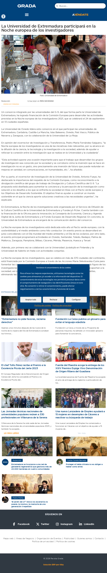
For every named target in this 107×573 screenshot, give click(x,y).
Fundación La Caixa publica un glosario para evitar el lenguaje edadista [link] (80, 321)
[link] (3, 16)
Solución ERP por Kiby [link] (53, 564)
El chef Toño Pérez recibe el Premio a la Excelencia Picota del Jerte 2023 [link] (23, 367)
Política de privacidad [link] (61, 305)
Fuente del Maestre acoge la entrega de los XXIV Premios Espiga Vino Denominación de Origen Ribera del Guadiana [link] (79, 368)
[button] (27, 15)
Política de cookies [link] (42, 305)
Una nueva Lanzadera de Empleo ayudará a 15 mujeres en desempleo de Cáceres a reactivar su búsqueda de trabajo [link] (80, 414)
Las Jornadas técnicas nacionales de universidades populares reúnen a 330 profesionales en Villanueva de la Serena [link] (24, 414)
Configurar (76, 299)
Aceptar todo (30, 299)
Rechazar (53, 299)
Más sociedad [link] (47, 101)
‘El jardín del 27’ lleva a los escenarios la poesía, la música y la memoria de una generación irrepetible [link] (29, 504)
